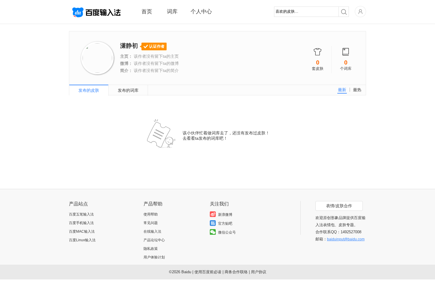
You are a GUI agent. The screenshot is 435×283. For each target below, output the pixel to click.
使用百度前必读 (207, 272)
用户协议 (258, 272)
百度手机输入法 (81, 223)
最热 (357, 89)
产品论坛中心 (154, 240)
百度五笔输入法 (81, 214)
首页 (146, 12)
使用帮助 (151, 214)
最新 (342, 89)
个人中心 (201, 12)
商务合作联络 (236, 272)
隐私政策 (151, 249)
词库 (172, 12)
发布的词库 (128, 90)
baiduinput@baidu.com (346, 239)
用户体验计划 (154, 257)
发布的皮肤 (88, 90)
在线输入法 (152, 231)
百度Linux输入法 (82, 240)
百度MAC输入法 (82, 231)
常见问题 (151, 223)
